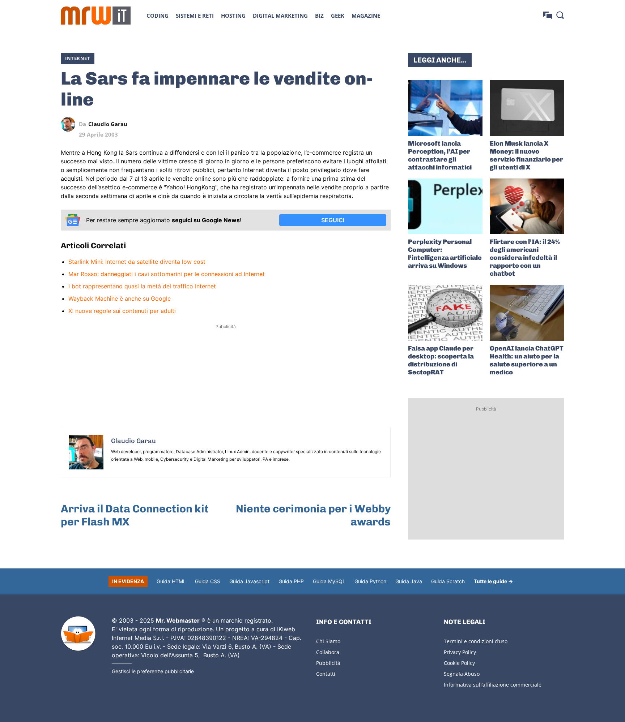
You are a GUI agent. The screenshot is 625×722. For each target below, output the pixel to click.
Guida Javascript (249, 581)
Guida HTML (171, 581)
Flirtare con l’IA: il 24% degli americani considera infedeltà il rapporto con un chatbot (525, 258)
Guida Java (408, 581)
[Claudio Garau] (70, 124)
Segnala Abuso (462, 673)
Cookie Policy (459, 662)
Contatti (325, 673)
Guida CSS (207, 581)
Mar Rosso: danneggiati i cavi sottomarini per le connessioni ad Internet (166, 274)
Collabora (327, 652)
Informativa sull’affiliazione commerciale (492, 684)
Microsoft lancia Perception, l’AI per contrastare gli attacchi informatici (440, 155)
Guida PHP (291, 581)
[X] (317, 124)
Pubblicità (328, 662)
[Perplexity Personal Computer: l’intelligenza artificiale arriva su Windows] (445, 207)
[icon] (547, 15)
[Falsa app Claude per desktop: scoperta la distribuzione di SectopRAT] (445, 313)
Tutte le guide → (493, 581)
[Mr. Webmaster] (78, 634)
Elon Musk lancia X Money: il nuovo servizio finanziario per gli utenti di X (526, 155)
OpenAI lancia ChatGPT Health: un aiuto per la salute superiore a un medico (527, 360)
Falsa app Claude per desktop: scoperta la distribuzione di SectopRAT (441, 360)
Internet (77, 58)
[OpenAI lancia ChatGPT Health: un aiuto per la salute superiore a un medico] (527, 313)
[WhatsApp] (350, 124)
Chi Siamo (328, 641)
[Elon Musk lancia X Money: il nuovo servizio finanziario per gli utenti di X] (527, 108)
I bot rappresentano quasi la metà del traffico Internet (142, 286)
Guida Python (370, 581)
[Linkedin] (333, 124)
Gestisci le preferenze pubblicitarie (153, 671)
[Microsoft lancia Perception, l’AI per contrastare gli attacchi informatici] (445, 108)
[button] (560, 14)
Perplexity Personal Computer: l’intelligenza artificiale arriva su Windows (445, 254)
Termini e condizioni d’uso (475, 641)
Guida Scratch (448, 581)
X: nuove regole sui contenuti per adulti (122, 310)
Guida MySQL (329, 581)
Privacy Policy (460, 652)
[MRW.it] (96, 16)
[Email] (383, 124)
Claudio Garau (107, 124)
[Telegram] (367, 124)
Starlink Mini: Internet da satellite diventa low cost (136, 261)
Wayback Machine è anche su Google (119, 298)
